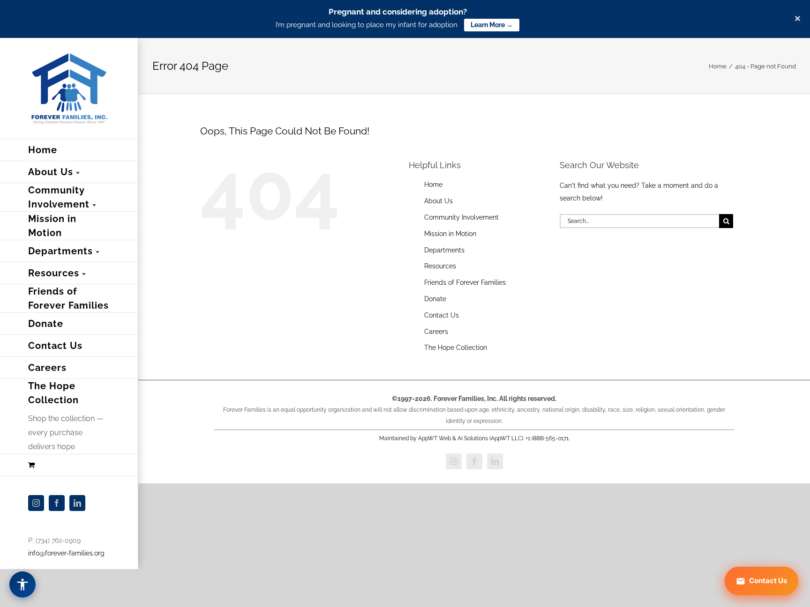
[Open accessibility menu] (22, 584)
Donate (435, 299)
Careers (436, 331)
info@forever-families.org (66, 553)
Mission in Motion (450, 233)
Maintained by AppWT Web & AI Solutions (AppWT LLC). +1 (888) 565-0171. (474, 438)
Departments (444, 250)
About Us (438, 201)
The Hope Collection (455, 347)
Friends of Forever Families (465, 282)
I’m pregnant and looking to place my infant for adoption (367, 25)
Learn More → (492, 25)
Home (433, 184)
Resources (440, 266)
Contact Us (441, 315)
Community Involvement (461, 217)
